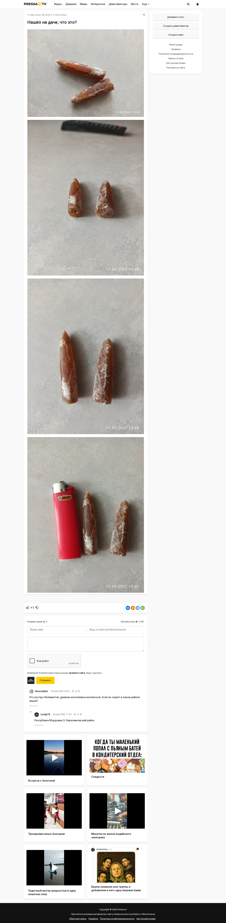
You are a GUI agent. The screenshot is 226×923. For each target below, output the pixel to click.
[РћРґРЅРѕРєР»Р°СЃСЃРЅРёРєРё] (133, 608)
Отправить (45, 680)
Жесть (135, 4)
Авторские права (175, 63)
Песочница (60, 15)
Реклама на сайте (175, 67)
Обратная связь (78, 918)
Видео (58, 4)
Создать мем (175, 34)
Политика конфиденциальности (176, 54)
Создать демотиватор (176, 25)
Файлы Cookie (175, 58)
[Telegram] (138, 608)
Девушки (71, 4)
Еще (145, 4)
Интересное (98, 4)
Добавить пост (175, 17)
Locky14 (48, 15)
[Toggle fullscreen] (74, 769)
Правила (176, 49)
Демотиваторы (118, 4)
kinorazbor (41, 691)
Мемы (83, 4)
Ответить (33, 706)
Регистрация (176, 44)
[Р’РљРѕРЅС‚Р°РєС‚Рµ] (128, 608)
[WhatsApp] (143, 608)
